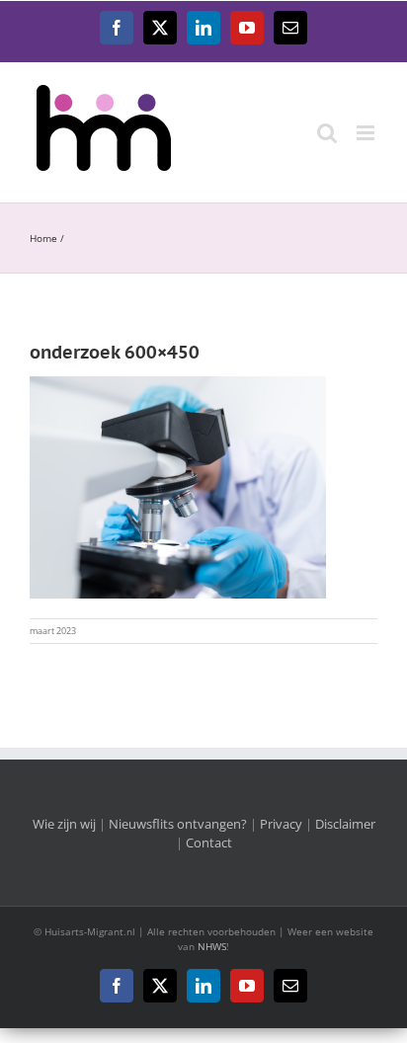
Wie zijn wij (64, 824)
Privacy (281, 824)
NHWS (212, 946)
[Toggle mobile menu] (367, 132)
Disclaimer (345, 824)
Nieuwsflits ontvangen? (178, 824)
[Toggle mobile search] (327, 132)
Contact (209, 842)
